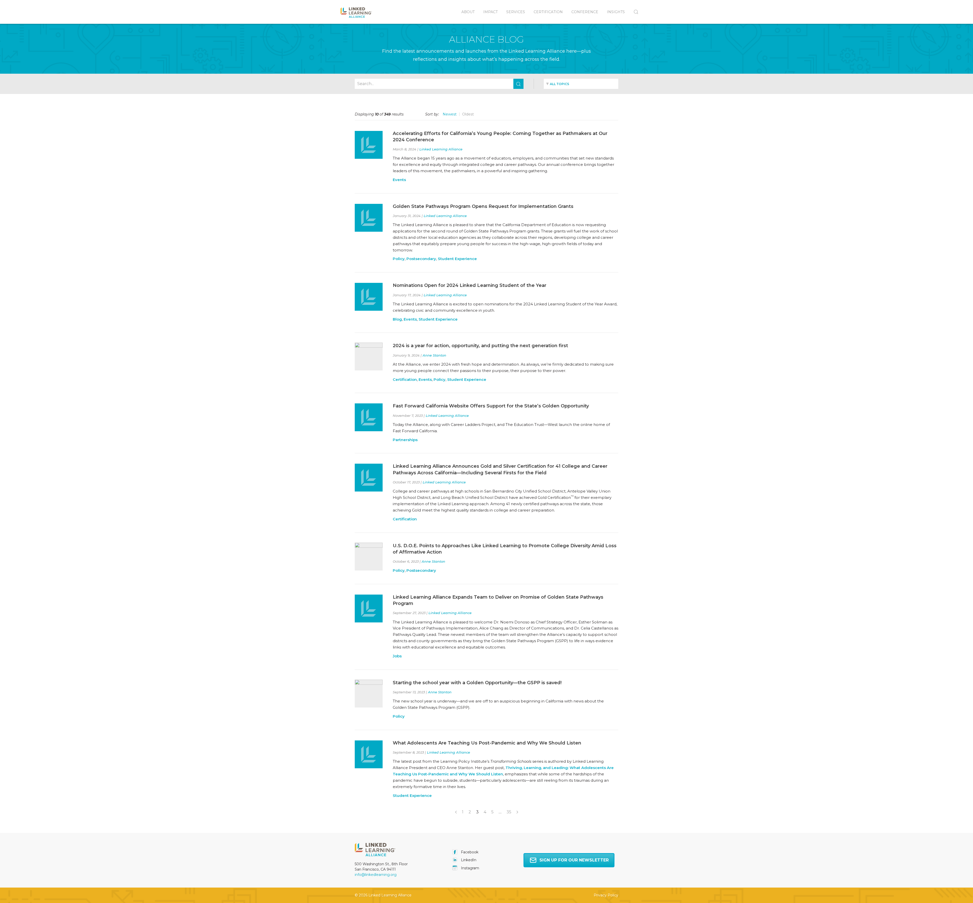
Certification (548, 12)
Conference (584, 12)
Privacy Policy (606, 895)
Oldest (468, 114)
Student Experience (457, 258)
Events (399, 179)
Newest (450, 114)
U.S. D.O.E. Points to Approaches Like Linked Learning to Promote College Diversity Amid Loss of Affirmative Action (504, 549)
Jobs (397, 656)
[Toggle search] (634, 12)
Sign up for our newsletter (574, 860)
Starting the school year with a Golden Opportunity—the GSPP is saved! (477, 682)
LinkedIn (468, 860)
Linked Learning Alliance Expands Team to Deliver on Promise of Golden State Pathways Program (498, 600)
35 (509, 812)
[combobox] (581, 84)
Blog (397, 319)
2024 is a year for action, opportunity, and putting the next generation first (480, 345)
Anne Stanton (434, 355)
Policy (399, 258)
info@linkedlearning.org (376, 874)
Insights (616, 12)
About (468, 12)
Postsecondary (421, 258)
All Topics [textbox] (559, 84)
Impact (490, 12)
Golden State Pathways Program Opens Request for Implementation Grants (483, 206)
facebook (469, 852)
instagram (469, 868)
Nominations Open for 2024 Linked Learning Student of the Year (469, 285)
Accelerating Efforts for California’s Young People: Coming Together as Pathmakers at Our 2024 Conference (500, 137)
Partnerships (405, 439)
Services (515, 12)
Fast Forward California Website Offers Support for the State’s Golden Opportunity (491, 406)
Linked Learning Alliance (440, 149)
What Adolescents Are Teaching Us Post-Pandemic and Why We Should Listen (487, 743)
